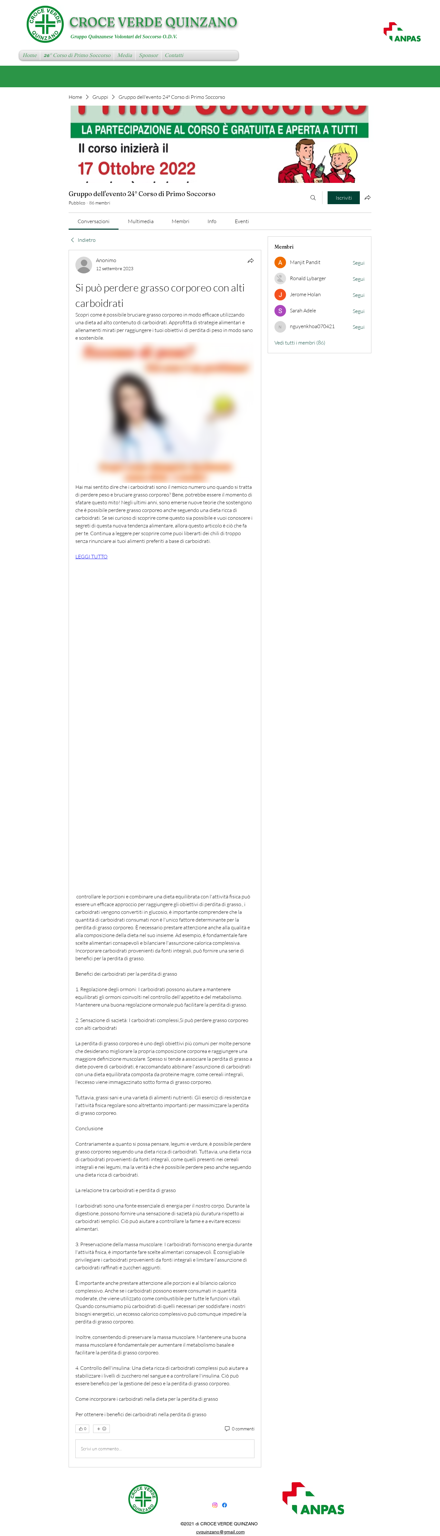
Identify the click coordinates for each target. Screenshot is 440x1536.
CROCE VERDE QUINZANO (153, 22)
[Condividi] (250, 260)
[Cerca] (313, 197)
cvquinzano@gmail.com (220, 1531)
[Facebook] (224, 1505)
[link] (94, 221)
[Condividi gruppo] (367, 197)
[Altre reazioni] (101, 1429)
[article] (165, 858)
